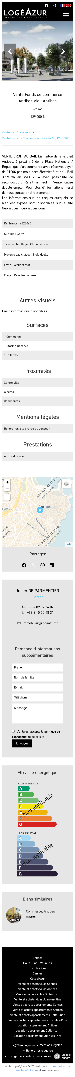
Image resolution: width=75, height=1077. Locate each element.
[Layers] (66, 483)
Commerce (23, 132)
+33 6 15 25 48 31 (40, 612)
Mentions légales (51, 1045)
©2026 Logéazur (24, 1045)
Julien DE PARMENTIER (37, 591)
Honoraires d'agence (39, 1050)
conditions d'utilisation (26, 1070)
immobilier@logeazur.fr (40, 623)
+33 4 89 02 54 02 (40, 607)
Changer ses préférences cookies (29, 1056)
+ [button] (7, 482)
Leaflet (69, 544)
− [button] (7, 488)
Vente (6, 132)
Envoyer (22, 743)
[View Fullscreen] (7, 497)
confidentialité (58, 1066)
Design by (66, 1056)
